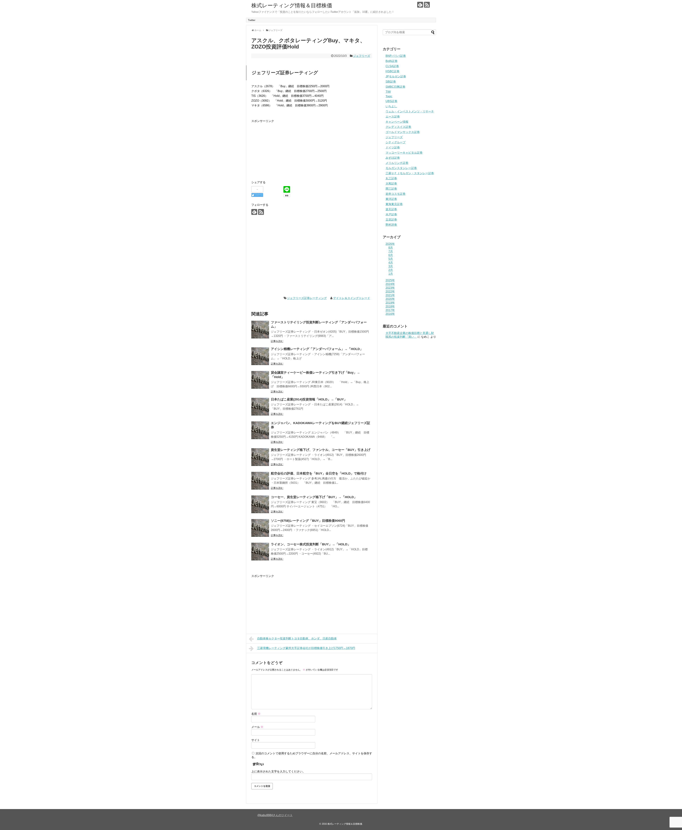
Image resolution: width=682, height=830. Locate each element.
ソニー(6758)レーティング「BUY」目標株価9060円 (308, 520)
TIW (388, 91)
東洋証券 (391, 198)
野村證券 (391, 224)
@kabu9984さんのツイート (275, 815)
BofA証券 (391, 61)
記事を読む (277, 341)
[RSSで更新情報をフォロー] (427, 5)
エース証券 (393, 116)
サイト (255, 740)
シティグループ (395, 142)
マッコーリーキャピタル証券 (404, 152)
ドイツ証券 (393, 147)
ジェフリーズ (361, 55)
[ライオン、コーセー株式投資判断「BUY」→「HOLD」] (260, 551)
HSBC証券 (392, 71)
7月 (390, 251)
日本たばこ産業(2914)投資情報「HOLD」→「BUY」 (309, 399)
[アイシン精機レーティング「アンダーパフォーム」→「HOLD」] (260, 356)
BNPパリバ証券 (396, 55)
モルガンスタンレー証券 (401, 168)
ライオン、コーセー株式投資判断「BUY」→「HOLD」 (311, 544)
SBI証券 (391, 81)
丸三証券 (391, 178)
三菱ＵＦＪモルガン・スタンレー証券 (410, 173)
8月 (390, 247)
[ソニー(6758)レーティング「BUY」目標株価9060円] (260, 528)
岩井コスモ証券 (395, 193)
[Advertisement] (281, 148)
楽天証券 (391, 209)
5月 (390, 258)
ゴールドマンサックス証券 (403, 132)
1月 (390, 273)
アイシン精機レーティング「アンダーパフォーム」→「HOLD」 (317, 349)
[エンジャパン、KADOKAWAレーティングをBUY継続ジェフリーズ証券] (260, 430)
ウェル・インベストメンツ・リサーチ (410, 111)
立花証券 (391, 219)
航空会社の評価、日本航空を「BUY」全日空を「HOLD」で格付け (319, 473)
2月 (390, 270)
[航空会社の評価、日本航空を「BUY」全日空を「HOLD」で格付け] (260, 481)
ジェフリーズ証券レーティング (307, 298)
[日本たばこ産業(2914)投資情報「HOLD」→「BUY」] (260, 407)
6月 (390, 255)
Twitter (251, 20)
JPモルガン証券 (396, 76)
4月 (390, 262)
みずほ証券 (393, 157)
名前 (256, 713)
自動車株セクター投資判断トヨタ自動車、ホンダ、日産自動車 (297, 638)
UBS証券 (391, 101)
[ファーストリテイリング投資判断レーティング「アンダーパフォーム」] (260, 329)
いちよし (391, 106)
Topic (389, 96)
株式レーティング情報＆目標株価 (291, 5)
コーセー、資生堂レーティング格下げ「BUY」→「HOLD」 (314, 497)
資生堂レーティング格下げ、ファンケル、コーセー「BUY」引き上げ (320, 450)
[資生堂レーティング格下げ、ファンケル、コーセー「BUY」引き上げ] (260, 457)
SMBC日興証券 (395, 86)
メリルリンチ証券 (397, 162)
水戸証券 (391, 214)
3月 (390, 266)
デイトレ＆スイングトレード (351, 298)
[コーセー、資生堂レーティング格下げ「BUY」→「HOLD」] (260, 504)
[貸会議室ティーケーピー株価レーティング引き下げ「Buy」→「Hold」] (260, 380)
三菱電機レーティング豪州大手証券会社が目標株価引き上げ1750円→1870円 (306, 648)
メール (257, 726)
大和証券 (391, 183)
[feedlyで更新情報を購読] (420, 5)
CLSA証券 (392, 66)
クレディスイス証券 (398, 126)
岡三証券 (391, 188)
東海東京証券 (394, 204)
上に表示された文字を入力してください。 (278, 771)
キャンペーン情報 (397, 121)
